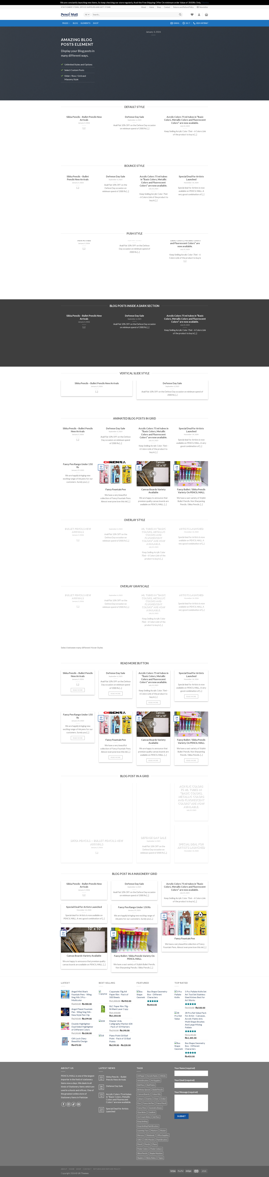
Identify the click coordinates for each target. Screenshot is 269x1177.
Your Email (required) (184, 1080)
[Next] (202, 61)
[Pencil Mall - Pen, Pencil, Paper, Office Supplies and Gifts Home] (70, 14)
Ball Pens (140, 1085)
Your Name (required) (184, 1068)
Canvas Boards (143, 1094)
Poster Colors (142, 1149)
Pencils (147, 1144)
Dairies (149, 1099)
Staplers (140, 1158)
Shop (159, 7)
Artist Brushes (143, 1080)
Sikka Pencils (142, 1153)
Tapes (160, 1158)
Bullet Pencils (158, 1090)
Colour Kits (156, 1094)
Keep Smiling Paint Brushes (147, 1126)
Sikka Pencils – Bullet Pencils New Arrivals (116, 1078)
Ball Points (151, 1085)
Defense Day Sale (114, 1086)
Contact (167, 7)
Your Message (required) (186, 1092)
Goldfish (152, 1112)
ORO (139, 1140)
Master (163, 1130)
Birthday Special (143, 1090)
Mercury (140, 1135)
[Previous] (104, 61)
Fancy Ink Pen (148, 1103)
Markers (154, 1130)
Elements (85, 23)
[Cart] (206, 14)
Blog (75, 23)
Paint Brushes (162, 1140)
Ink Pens (156, 1117)
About (143, 7)
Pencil (139, 1144)
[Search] (180, 14)
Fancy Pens (141, 1108)
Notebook (150, 1135)
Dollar (163, 1099)
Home (151, 7)
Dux (139, 1103)
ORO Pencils (149, 1140)
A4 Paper (141, 1076)
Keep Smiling (142, 1121)
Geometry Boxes (155, 1108)
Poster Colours (156, 1149)
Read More (78, 690)
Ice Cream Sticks (143, 1117)
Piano (155, 1144)
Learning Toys (143, 1130)
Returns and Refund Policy (183, 7)
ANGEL (163, 1076)
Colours (140, 1099)
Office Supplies (163, 1135)
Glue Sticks (141, 1112)
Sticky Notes (151, 1158)
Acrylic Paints (152, 1076)
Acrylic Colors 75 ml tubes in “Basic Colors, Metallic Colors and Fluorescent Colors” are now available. (118, 1098)
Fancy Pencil (161, 1103)
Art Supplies (155, 1080)
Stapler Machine (156, 1153)
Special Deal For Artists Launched (117, 1110)
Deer (156, 1099)
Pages (65, 23)
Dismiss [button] (205, 2)
